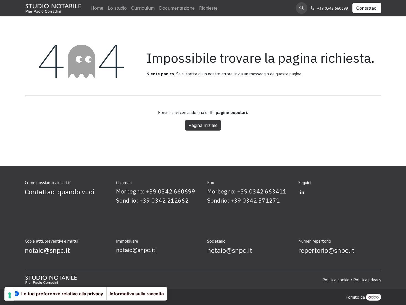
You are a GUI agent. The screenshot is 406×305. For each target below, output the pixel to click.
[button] (301, 8)
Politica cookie (335, 279)
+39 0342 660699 (332, 8)
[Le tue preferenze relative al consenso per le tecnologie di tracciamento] (9, 295)
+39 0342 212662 (164, 200)
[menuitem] (97, 8)
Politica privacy (367, 279)
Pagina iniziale (203, 125)
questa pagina (288, 73)
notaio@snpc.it (135, 250)
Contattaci (367, 8)
